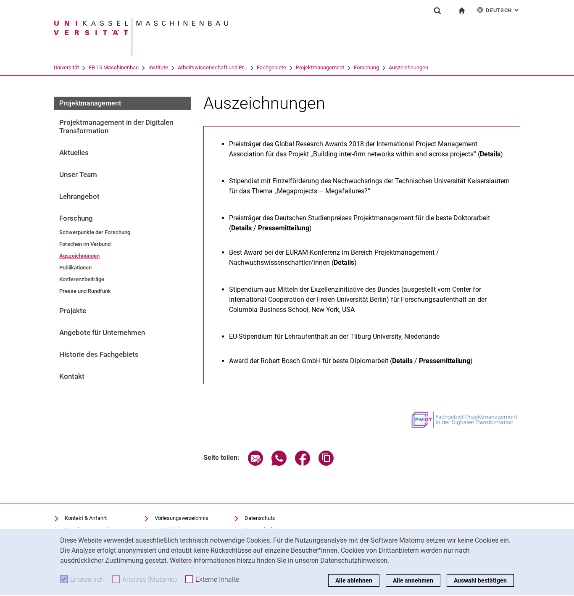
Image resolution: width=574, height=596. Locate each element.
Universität (66, 67)
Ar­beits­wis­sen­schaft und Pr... (212, 67)
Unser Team (78, 174)
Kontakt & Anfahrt (86, 518)
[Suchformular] (437, 10)
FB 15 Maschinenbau (114, 67)
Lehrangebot (79, 196)
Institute (158, 67)
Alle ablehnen (353, 580)
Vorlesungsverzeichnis (181, 518)
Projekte (72, 310)
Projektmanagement (320, 67)
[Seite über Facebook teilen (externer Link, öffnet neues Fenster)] (302, 463)
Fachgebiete (271, 67)
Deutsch (503, 10)
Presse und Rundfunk (85, 291)
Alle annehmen (413, 580)
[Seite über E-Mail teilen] (255, 463)
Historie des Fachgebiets (99, 354)
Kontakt (71, 376)
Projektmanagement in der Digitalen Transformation (116, 126)
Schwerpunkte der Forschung (94, 232)
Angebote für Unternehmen (102, 332)
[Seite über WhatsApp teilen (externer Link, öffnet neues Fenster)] (279, 463)
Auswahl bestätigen (480, 580)
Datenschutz (260, 518)
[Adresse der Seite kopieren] (326, 463)
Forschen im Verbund (85, 244)
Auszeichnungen (408, 67)
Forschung (366, 67)
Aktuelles (74, 152)
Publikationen (75, 267)
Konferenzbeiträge (81, 279)
